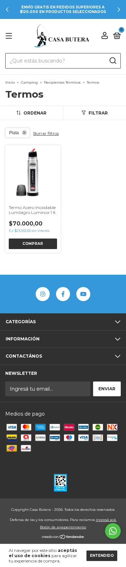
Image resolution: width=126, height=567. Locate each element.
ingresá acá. (106, 519)
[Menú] (10, 36)
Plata (14, 132)
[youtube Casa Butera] (83, 294)
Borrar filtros (46, 133)
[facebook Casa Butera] (63, 294)
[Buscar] (112, 60)
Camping (29, 82)
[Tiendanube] (63, 537)
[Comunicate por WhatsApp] (113, 531)
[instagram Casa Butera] (43, 294)
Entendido (102, 555)
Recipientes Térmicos (62, 82)
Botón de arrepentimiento (63, 527)
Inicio (10, 82)
